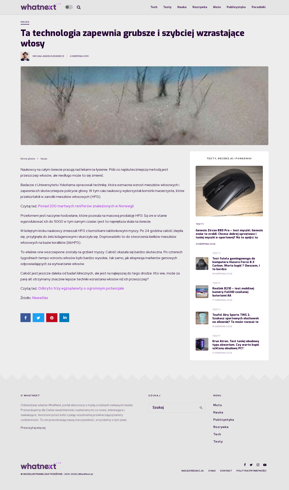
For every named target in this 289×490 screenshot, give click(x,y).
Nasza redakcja (192, 470)
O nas (212, 470)
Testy (167, 7)
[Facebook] (245, 464)
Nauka (182, 7)
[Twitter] (251, 464)
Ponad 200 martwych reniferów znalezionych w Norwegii (86, 206)
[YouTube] (264, 464)
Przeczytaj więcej (33, 428)
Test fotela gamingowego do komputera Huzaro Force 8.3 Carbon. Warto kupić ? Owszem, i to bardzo (236, 264)
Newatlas (40, 297)
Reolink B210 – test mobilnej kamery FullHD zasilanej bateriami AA (233, 292)
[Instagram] (258, 464)
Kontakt (226, 470)
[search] (201, 407)
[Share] (25, 317)
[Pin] (51, 317)
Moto (217, 7)
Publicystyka (236, 7)
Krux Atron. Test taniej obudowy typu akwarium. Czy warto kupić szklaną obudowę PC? (235, 344)
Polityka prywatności (251, 470)
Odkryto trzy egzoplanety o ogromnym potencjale (81, 288)
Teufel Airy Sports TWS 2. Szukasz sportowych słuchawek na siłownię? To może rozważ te (235, 318)
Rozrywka (199, 7)
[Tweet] (38, 317)
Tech (153, 7)
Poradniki (258, 7)
